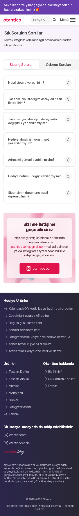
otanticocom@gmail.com (28, 246)
